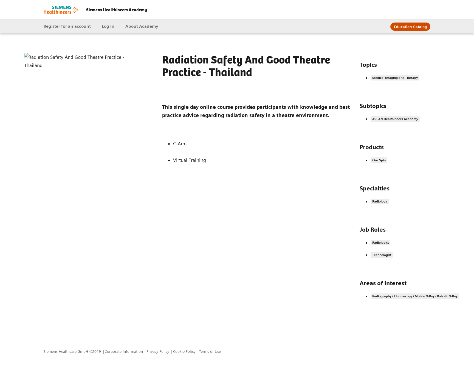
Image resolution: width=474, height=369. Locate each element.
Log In (108, 26)
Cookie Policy (185, 351)
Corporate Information (124, 351)
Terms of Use (210, 351)
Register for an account (67, 26)
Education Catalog (410, 26)
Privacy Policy (158, 351)
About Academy (141, 26)
